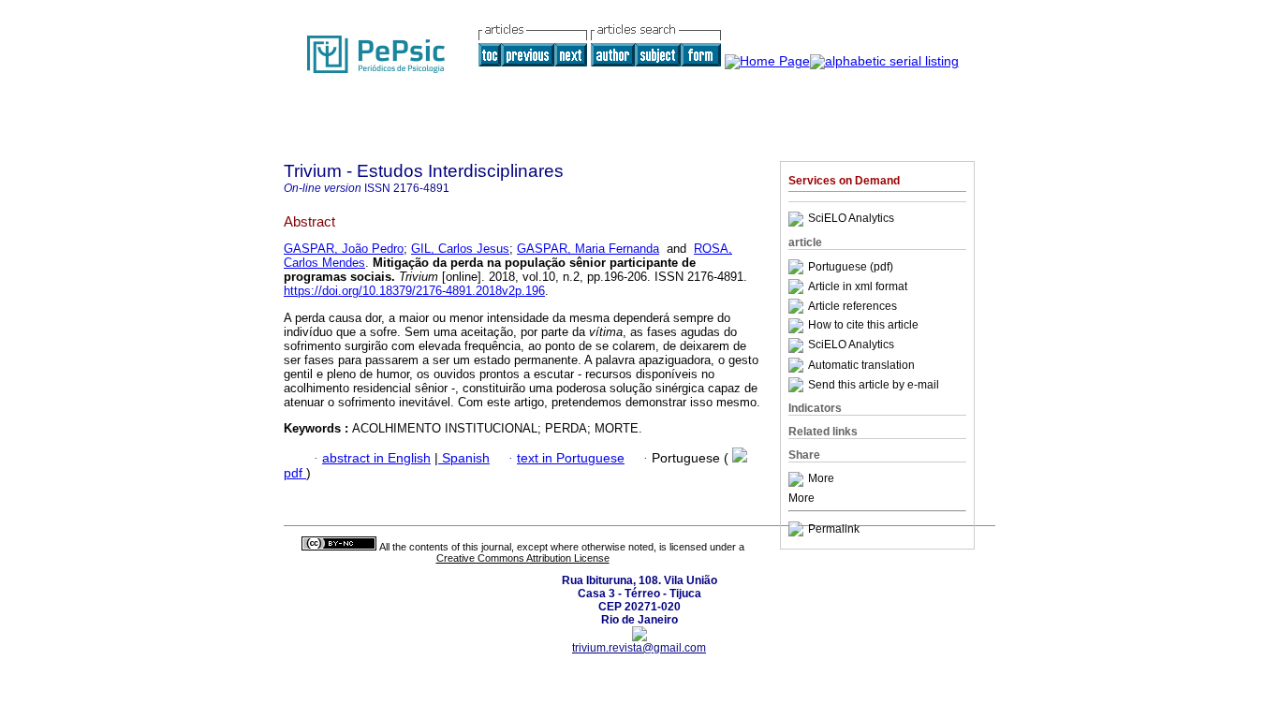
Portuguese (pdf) (850, 266)
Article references (852, 306)
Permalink (834, 529)
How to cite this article (863, 325)
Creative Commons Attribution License (523, 558)
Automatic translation (861, 365)
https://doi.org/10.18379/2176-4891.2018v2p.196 (414, 291)
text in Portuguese (571, 458)
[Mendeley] (798, 479)
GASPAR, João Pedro (344, 249)
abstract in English (376, 458)
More (821, 479)
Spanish (464, 458)
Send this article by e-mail (873, 384)
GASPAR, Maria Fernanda (588, 249)
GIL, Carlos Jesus (460, 249)
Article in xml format (857, 286)
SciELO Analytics (851, 219)
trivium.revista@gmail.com (639, 647)
